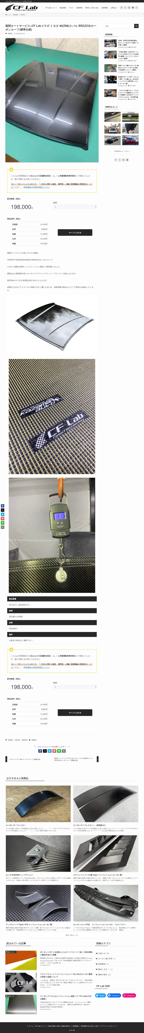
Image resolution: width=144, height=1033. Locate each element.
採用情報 (75, 1026)
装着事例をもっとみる (121, 151)
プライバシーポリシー (108, 1026)
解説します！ (105, 969)
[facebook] (121, 7)
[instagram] (129, 7)
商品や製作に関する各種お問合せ (59, 1026)
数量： (56, 202)
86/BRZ (10, 33)
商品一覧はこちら (72, 935)
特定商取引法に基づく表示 (89, 1026)
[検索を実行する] (136, 26)
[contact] (132, 7)
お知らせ (103, 953)
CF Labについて (40, 1026)
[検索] (136, 7)
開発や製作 (104, 974)
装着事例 (103, 964)
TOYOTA (17, 740)
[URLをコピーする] (64, 751)
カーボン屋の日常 (106, 958)
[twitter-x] (125, 7)
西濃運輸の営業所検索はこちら (36, 187)
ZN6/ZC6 (24, 740)
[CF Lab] (21, 7)
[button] (40, 751)
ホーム (31, 1026)
